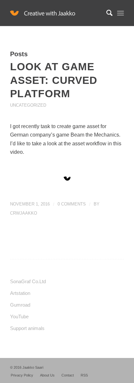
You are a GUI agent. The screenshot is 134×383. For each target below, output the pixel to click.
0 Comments (72, 204)
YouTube (19, 316)
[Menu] (120, 13)
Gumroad (20, 305)
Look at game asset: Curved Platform (53, 80)
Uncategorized (28, 105)
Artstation (20, 293)
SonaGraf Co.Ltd (28, 281)
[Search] (106, 13)
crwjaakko (23, 213)
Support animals (27, 328)
